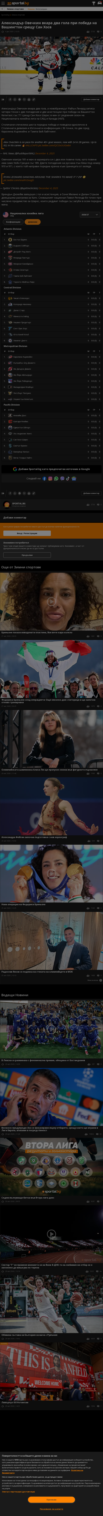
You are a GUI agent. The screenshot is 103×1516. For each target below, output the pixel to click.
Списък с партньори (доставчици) (18, 1491)
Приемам (51, 1499)
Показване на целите (51, 1509)
